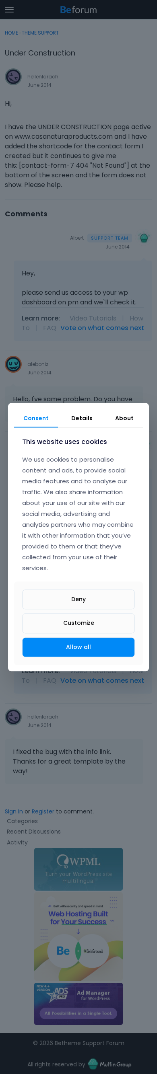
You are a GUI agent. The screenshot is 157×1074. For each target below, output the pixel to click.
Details (82, 418)
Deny (78, 600)
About (124, 418)
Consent (36, 418)
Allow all (78, 647)
